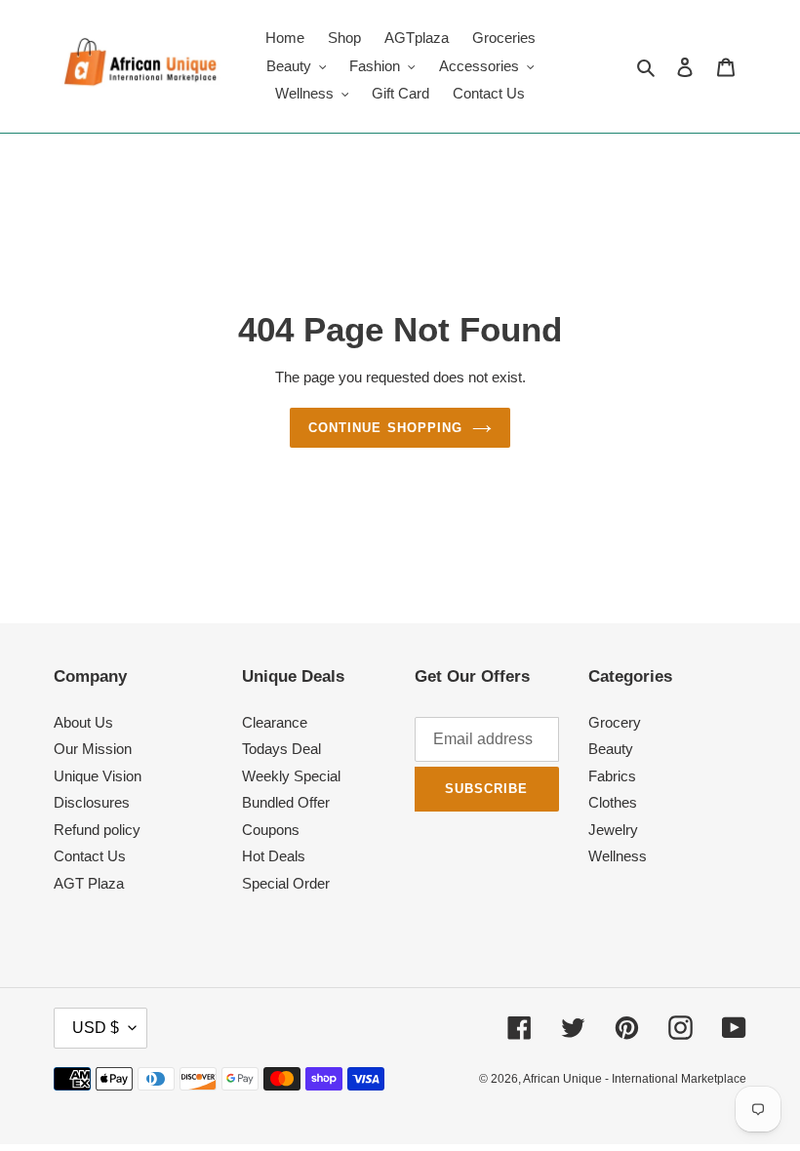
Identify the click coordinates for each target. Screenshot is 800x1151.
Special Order (286, 883)
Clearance (274, 722)
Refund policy (97, 829)
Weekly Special (291, 776)
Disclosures (92, 802)
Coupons (271, 829)
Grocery (614, 722)
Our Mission (93, 748)
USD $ (95, 1027)
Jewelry (613, 829)
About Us (83, 722)
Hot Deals (273, 856)
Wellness (617, 856)
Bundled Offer (286, 802)
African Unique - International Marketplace (634, 1079)
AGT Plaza (89, 883)
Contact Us (90, 856)
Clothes (612, 802)
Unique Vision (97, 776)
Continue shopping (385, 427)
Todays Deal (281, 748)
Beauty (610, 748)
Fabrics (612, 776)
